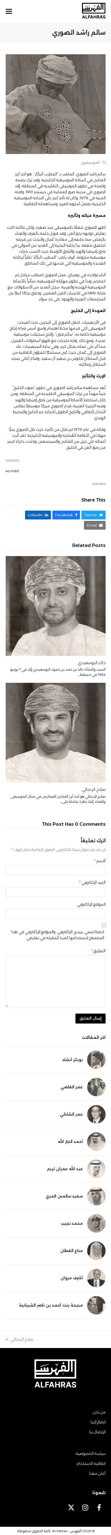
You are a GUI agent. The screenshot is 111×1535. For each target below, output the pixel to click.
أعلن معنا (97, 1473)
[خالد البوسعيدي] (56, 605)
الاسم (100, 860)
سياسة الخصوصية (91, 1453)
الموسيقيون (90, 162)
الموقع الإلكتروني (91, 904)
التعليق (98, 951)
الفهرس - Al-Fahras (67, 1531)
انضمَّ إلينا (98, 1422)
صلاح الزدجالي (94, 789)
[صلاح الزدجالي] (56, 732)
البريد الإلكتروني (92, 882)
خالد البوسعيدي (92, 662)
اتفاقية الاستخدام (91, 1463)
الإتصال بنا (97, 1432)
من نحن (99, 1412)
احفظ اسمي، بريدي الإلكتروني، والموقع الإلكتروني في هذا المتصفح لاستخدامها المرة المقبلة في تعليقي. (57, 934)
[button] (9, 11)
